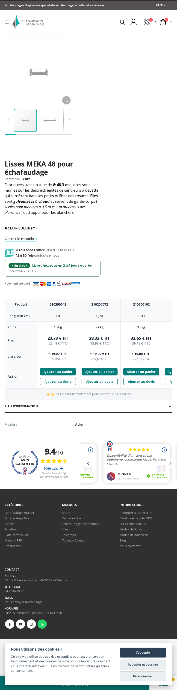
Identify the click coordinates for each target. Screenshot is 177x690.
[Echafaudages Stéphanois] (28, 22)
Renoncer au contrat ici (136, 513)
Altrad (66, 513)
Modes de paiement (134, 535)
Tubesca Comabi (73, 540)
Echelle (10, 524)
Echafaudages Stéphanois (80, 524)
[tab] (88, 406)
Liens (159, 5)
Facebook (9, 624)
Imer (65, 529)
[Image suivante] (69, 120)
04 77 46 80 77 (14, 591)
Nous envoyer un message (23, 602)
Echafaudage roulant (19, 513)
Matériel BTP (13, 540)
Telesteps (69, 535)
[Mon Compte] (133, 22)
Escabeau (11, 529)
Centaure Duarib (73, 518)
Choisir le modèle (19, 239)
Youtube (20, 624)
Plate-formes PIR (16, 535)
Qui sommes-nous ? (133, 524)
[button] (66, 100)
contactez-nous (46, 255)
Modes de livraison (133, 529)
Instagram (31, 624)
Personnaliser (143, 676)
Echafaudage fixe (17, 518)
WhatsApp (42, 624)
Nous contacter (130, 546)
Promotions (13, 546)
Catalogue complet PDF (136, 518)
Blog (123, 540)
